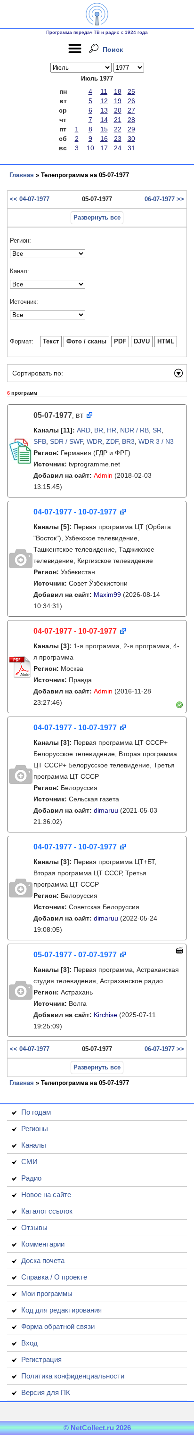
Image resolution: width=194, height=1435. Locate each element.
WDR (94, 441)
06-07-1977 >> (164, 199)
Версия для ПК (45, 1392)
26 (131, 101)
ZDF (112, 441)
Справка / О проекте (54, 1277)
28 (131, 119)
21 (117, 119)
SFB (39, 441)
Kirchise (105, 1015)
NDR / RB (134, 430)
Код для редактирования (61, 1310)
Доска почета (43, 1260)
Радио (31, 1178)
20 (117, 110)
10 (90, 148)
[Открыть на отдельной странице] (88, 415)
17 (104, 148)
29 (131, 129)
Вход (29, 1343)
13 (104, 110)
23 (117, 138)
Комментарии (43, 1244)
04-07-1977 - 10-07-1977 (75, 512)
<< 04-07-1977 (29, 199)
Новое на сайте (46, 1194)
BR (98, 430)
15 (104, 129)
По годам (36, 1112)
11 (103, 91)
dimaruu (106, 810)
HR (111, 430)
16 (104, 138)
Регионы (34, 1129)
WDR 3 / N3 (156, 441)
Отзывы (34, 1227)
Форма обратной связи (58, 1326)
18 (117, 91)
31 (131, 148)
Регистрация (41, 1359)
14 (104, 119)
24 (117, 148)
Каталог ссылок (47, 1211)
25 (131, 91)
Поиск (113, 49)
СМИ (29, 1162)
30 (131, 138)
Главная (21, 175)
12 (104, 101)
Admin (103, 475)
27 (131, 110)
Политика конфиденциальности (72, 1376)
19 (117, 101)
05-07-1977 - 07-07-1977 (75, 955)
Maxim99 (107, 594)
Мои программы (47, 1293)
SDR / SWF (66, 441)
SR (157, 430)
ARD (83, 430)
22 (117, 129)
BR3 (128, 441)
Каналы (33, 1145)
